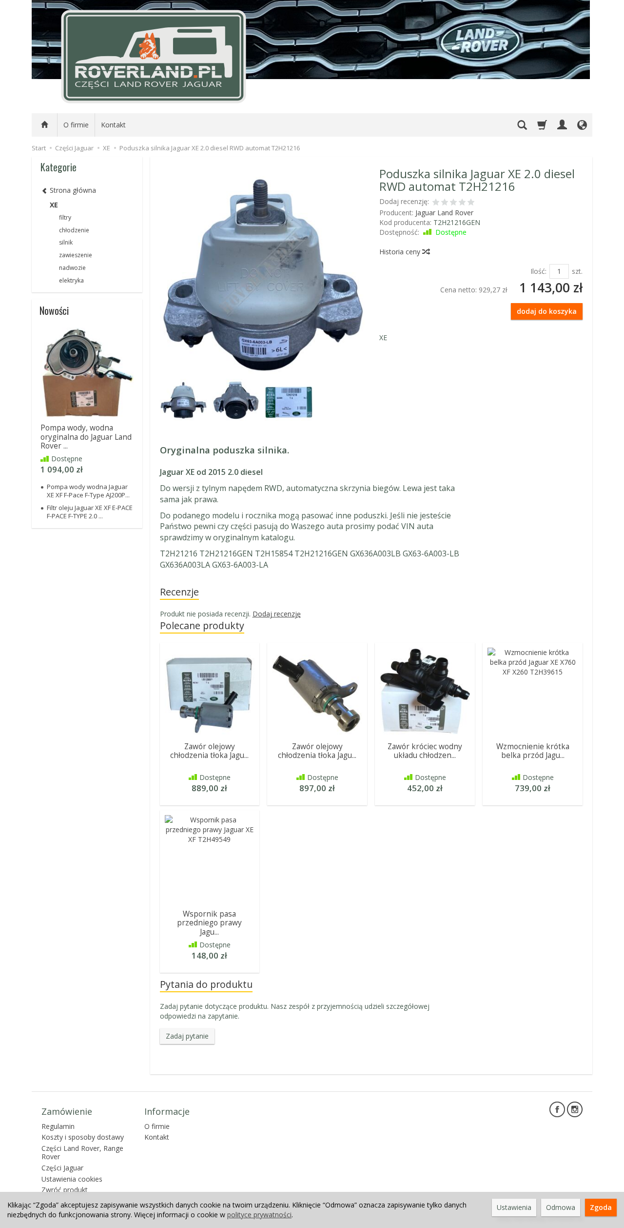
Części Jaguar (62, 1167)
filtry (65, 217)
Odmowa (560, 1207)
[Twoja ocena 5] (471, 203)
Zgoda (601, 1207)
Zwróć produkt (64, 1189)
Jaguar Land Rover (444, 212)
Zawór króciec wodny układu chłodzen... (425, 750)
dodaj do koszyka (547, 311)
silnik (66, 242)
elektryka (71, 280)
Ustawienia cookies (71, 1179)
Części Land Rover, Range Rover (82, 1152)
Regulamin (58, 1126)
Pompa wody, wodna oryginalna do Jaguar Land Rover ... (86, 437)
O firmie (76, 124)
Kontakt (113, 124)
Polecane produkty (202, 625)
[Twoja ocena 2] (444, 203)
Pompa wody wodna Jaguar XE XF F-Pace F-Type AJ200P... (88, 490)
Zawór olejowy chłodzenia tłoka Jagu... (209, 750)
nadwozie (72, 268)
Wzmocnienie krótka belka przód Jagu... (532, 750)
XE (54, 204)
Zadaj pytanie (187, 1036)
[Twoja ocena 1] (435, 203)
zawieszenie (75, 255)
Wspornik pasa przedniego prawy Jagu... (209, 923)
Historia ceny (400, 251)
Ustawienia (514, 1207)
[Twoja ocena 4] (462, 203)
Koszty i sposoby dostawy (82, 1137)
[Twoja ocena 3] (453, 203)
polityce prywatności (259, 1214)
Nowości (54, 310)
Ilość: (538, 271)
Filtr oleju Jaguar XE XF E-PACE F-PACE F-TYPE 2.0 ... (90, 511)
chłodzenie (74, 230)
